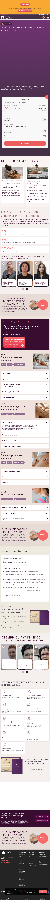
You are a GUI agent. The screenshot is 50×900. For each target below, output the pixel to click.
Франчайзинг (31, 861)
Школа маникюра (22, 854)
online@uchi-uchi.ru (6, 862)
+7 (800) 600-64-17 (4, 14)
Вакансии (31, 863)
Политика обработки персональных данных (44, 865)
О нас (30, 856)
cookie (8, 890)
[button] (48, 17)
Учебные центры (42, 854)
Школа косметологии (21, 857)
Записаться (25, 143)
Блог (30, 867)
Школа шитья (21, 869)
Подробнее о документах (35, 769)
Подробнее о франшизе (25, 10)
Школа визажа (21, 863)
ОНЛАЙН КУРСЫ (25, 4)
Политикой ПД (10, 893)
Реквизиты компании (43, 856)
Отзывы (30, 858)
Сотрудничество (32, 865)
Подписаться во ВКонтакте (41, 820)
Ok (43, 891)
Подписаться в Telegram (40, 816)
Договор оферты (42, 858)
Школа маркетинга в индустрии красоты (21, 880)
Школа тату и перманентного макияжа (22, 885)
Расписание (31, 854)
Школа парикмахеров (21, 875)
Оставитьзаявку (43, 304)
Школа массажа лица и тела (22, 872)
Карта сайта (31, 870)
